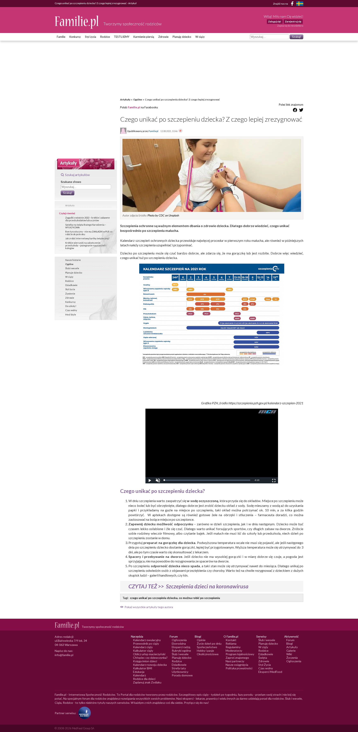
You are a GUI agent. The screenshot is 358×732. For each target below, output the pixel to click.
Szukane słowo (71, 181)
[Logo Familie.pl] (77, 22)
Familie (61, 36)
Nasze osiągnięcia (237, 664)
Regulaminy (233, 647)
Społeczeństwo (207, 647)
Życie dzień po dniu (209, 643)
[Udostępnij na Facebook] (295, 111)
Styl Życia (264, 664)
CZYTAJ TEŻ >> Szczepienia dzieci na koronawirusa (188, 586)
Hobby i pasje (205, 650)
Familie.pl (134, 107)
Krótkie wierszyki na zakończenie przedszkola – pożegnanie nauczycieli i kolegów (85, 245)
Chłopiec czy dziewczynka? (150, 657)
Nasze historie (73, 260)
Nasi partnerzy (235, 661)
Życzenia (292, 657)
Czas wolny (71, 310)
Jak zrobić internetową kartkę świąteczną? (87, 238)
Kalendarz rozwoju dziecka (150, 664)
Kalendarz (139, 675)
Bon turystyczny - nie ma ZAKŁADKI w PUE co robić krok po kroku (88, 233)
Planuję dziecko (182, 36)
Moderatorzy (234, 650)
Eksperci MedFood (270, 671)
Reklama (231, 643)
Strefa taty (179, 668)
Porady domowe (182, 675)
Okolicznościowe (208, 654)
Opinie (201, 640)
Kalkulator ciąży (143, 650)
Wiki (289, 654)
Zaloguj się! (274, 21)
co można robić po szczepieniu (199, 598)
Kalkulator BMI (142, 668)
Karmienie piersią (143, 36)
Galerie (291, 650)
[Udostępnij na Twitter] (301, 111)
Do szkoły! (70, 306)
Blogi (289, 643)
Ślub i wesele (72, 268)
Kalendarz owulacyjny (147, 640)
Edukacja (138, 671)
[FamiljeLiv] (299, 3)
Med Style (70, 314)
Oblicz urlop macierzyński (149, 654)
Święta (262, 657)
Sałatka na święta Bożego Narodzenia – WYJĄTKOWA (85, 226)
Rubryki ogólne (181, 650)
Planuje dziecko (73, 272)
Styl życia (90, 36)
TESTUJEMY (121, 36)
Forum (290, 640)
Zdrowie (163, 36)
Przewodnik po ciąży (146, 643)
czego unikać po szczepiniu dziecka (154, 598)
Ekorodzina (179, 643)
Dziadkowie (71, 285)
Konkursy (75, 36)
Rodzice (105, 36)
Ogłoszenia (179, 640)
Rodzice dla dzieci (144, 679)
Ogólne (69, 264)
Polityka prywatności (239, 668)
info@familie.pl (64, 655)
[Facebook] (293, 4)
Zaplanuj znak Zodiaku (147, 682)
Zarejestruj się (293, 21)
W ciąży (200, 36)
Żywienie (70, 293)
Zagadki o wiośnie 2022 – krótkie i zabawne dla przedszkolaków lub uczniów (87, 219)
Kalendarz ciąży (143, 647)
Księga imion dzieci (145, 661)
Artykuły (70, 205)
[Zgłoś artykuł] (180, 131)
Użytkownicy (180, 671)
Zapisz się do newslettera (290, 25)
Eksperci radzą (181, 647)
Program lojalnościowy (240, 654)
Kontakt (231, 640)
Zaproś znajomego (237, 657)
